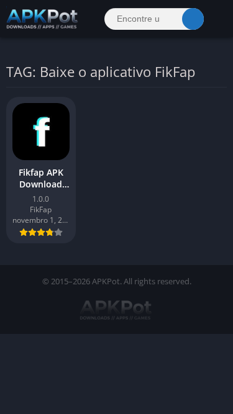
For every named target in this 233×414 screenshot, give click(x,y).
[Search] (193, 19)
